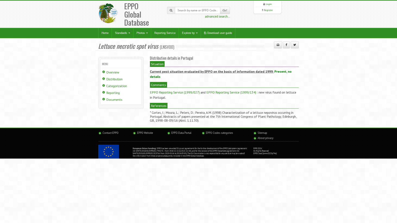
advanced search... (217, 16)
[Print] (278, 44)
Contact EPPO (110, 133)
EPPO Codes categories (219, 133)
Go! (225, 10)
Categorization (116, 86)
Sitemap (262, 133)
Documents (114, 99)
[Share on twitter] (295, 44)
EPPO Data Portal (181, 133)
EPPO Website (145, 133)
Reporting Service (165, 32)
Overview (112, 72)
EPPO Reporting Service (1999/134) (231, 92)
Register (268, 10)
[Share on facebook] (286, 44)
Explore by (189, 32)
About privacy (265, 138)
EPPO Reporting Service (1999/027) (175, 92)
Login (269, 4)
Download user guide (219, 32)
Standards (121, 32)
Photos (141, 32)
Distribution (114, 79)
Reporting (113, 93)
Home (105, 32)
